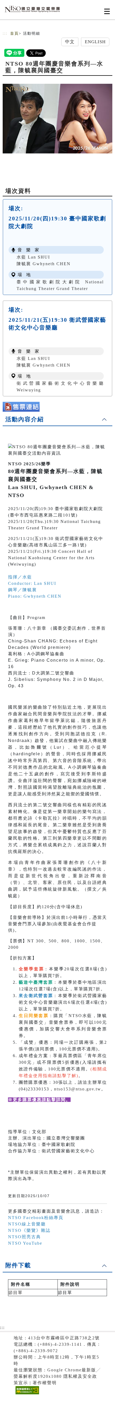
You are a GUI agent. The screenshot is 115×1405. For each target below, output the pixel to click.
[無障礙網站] (26, 1394)
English (95, 41)
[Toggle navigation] (107, 11)
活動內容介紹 (24, 419)
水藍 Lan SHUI (33, 257)
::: (5, 33)
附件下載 (18, 1265)
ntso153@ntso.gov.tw (77, 1089)
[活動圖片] (57, 118)
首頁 (14, 33)
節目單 (15, 1292)
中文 (70, 41)
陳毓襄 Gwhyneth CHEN (44, 263)
